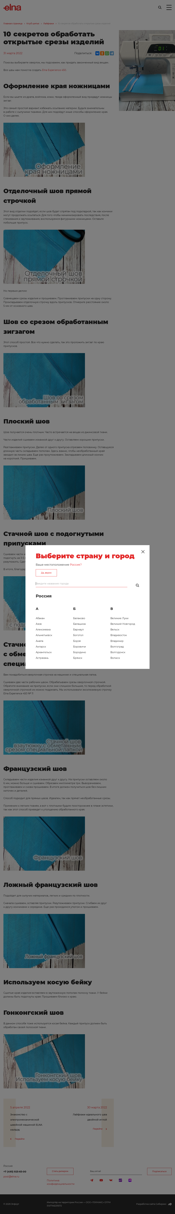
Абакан (40, 618)
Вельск (114, 629)
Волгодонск (117, 652)
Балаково (79, 618)
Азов (39, 623)
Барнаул (78, 629)
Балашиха (79, 623)
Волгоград (117, 646)
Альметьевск (44, 635)
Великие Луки (119, 618)
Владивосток (118, 635)
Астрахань (42, 657)
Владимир (117, 641)
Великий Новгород (122, 623)
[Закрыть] (143, 551)
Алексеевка (43, 629)
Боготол (78, 635)
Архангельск (44, 652)
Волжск (115, 657)
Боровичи (79, 646)
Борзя (77, 641)
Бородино (79, 652)
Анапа (39, 641)
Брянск (77, 657)
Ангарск (41, 646)
